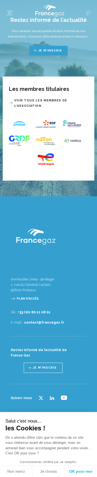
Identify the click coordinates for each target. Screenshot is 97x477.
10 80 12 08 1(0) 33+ (34, 312)
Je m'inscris (50, 50)
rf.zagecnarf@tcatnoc (44, 322)
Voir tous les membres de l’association (40, 102)
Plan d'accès (28, 298)
